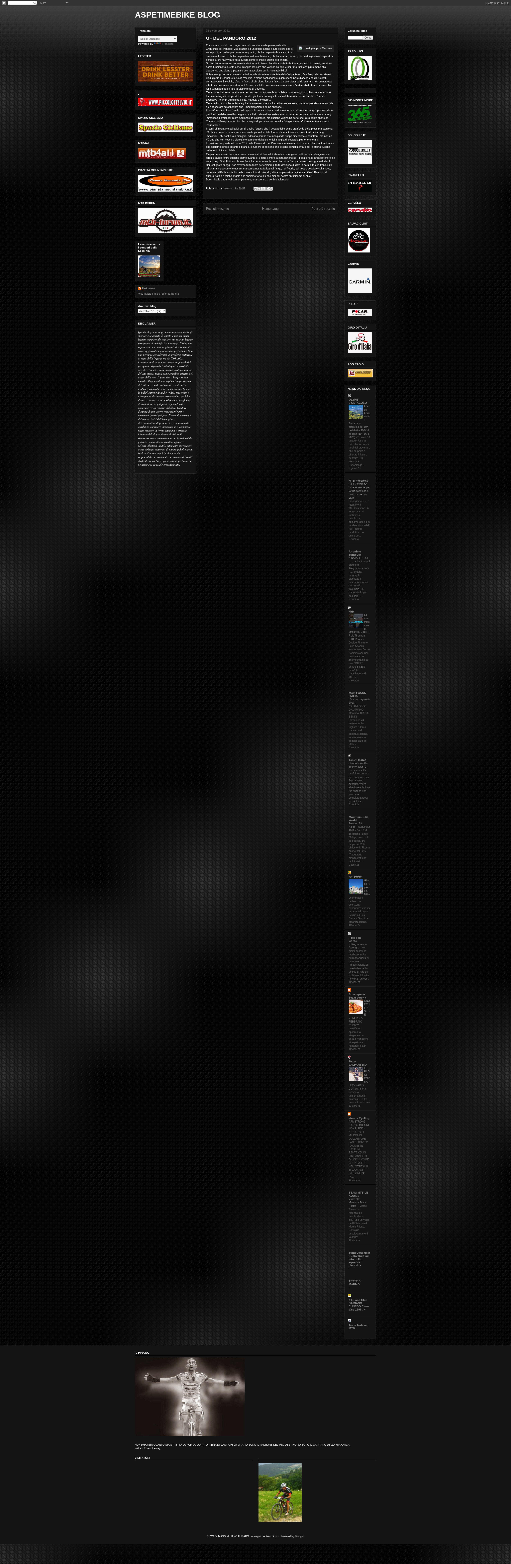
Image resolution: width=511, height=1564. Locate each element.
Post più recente (217, 208)
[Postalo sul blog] (259, 189)
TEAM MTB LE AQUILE (358, 1194)
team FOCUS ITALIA (357, 694)
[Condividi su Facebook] (267, 189)
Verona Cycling (359, 1118)
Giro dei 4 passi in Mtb (367, 887)
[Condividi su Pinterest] (271, 189)
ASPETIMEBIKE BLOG (177, 14)
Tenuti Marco (357, 759)
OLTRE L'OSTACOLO (358, 401)
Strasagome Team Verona (357, 996)
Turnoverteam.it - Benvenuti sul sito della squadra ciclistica (359, 1259)
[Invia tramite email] (255, 189)
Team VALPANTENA (358, 1063)
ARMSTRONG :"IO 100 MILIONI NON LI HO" (359, 1125)
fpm (277, 1536)
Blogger (299, 1536)
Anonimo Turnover (355, 553)
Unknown (148, 288)
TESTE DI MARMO (355, 1283)
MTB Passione (358, 480)
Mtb (351, 611)
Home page (270, 208)
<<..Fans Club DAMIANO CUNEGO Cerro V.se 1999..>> (359, 1304)
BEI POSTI (355, 877)
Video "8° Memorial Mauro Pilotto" (358, 1203)
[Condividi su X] (263, 189)
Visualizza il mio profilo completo (158, 293)
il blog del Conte (355, 939)
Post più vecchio (323, 208)
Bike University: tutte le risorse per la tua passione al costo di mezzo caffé (359, 490)
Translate (168, 43)
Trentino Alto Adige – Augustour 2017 (359, 827)
